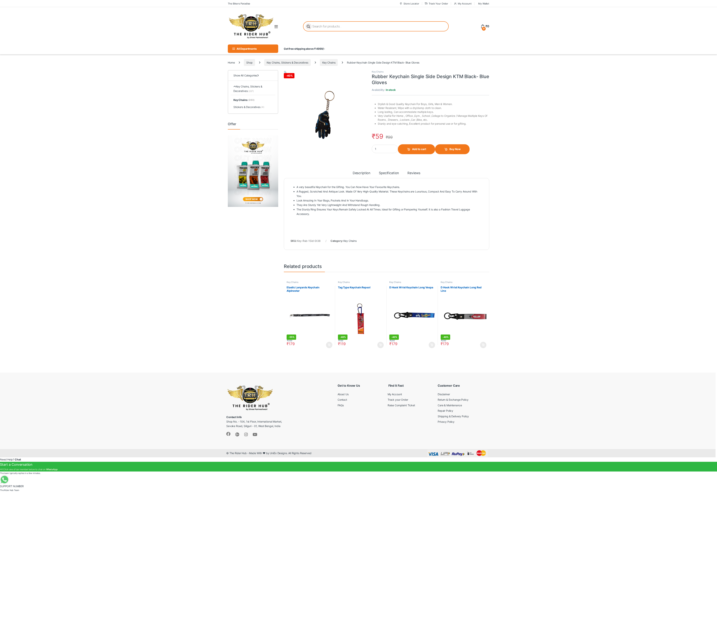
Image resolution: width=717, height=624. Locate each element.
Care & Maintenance (450, 405)
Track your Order (398, 399)
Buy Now (455, 149)
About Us (343, 394)
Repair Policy (445, 410)
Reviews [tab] (413, 173)
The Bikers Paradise (239, 3)
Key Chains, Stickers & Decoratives (287, 62)
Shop (249, 62)
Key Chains (329, 62)
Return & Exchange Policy (453, 399)
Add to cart (419, 149)
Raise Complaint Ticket (401, 405)
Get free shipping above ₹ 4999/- (304, 48)
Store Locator (411, 3)
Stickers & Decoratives (248, 107)
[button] (285, 72)
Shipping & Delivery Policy (453, 416)
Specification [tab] (389, 173)
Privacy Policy (446, 421)
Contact (342, 399)
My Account (464, 3)
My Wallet (483, 3)
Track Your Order (438, 3)
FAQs (341, 405)
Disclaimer (444, 394)
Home (231, 62)
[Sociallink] (228, 434)
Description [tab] (361, 173)
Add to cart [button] (329, 345)
